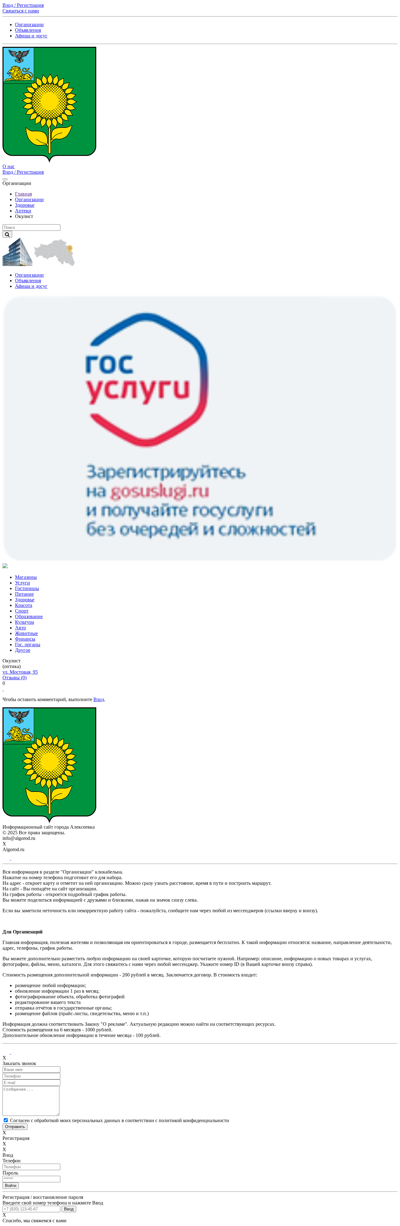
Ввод (69, 1209)
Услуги (22, 582)
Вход (98, 699)
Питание (24, 594)
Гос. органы (27, 644)
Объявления (28, 30)
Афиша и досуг (31, 35)
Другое (22, 650)
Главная (23, 193)
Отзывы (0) (14, 677)
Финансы (25, 639)
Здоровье (24, 205)
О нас (8, 166)
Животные (26, 633)
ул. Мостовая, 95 (20, 672)
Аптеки (23, 210)
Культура (24, 622)
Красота (23, 605)
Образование (29, 616)
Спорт (21, 610)
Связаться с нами (20, 10)
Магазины (26, 577)
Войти (10, 1185)
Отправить (15, 1126)
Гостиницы (27, 588)
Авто (20, 627)
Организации (29, 24)
